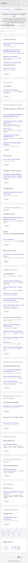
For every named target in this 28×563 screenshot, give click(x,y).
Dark (15, 557)
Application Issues (9, 214)
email (8, 534)
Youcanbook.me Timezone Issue (12, 62)
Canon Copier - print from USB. (11, 159)
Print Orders (7, 86)
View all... (19, 534)
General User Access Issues (12, 317)
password (15, 530)
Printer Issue (7, 156)
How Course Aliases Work (10, 381)
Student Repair (8, 188)
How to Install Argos (8, 239)
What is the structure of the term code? (13, 305)
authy (13, 534)
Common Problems (9, 39)
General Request (8, 274)
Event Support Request (11, 402)
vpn (21, 530)
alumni (18, 532)
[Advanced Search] (2, 31)
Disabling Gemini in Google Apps (12, 281)
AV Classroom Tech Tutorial (11, 423)
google (3, 532)
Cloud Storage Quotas (10, 465)
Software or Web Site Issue (12, 171)
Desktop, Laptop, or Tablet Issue (14, 109)
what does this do (15, 547)
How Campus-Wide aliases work (12, 376)
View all (6, 74)
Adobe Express (7, 129)
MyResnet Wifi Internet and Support (12, 331)
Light (9, 557)
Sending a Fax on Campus (10, 56)
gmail (3, 530)
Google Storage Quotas (9, 469)
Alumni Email (6, 342)
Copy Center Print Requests (10, 90)
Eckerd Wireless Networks (10, 444)
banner (3, 534)
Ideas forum (8, 542)
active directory (11, 532)
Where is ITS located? (9, 68)
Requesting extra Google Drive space (13, 337)
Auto (20, 557)
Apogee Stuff (7, 513)
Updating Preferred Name (10, 293)
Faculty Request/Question (11, 366)
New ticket (23, 25)
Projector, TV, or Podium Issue (13, 417)
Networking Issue (9, 441)
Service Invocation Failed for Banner (13, 347)
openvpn (9, 530)
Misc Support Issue (9, 251)
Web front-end (8, 488)
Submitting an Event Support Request (13, 406)
